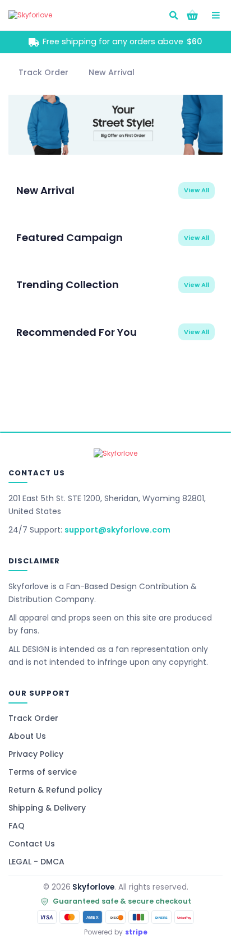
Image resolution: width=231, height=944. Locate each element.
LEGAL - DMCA (36, 861)
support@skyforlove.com (117, 529)
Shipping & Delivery (47, 807)
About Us (27, 736)
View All (196, 190)
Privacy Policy (35, 754)
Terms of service (42, 772)
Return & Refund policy (55, 789)
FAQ (16, 825)
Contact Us (31, 843)
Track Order (33, 718)
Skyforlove (93, 887)
